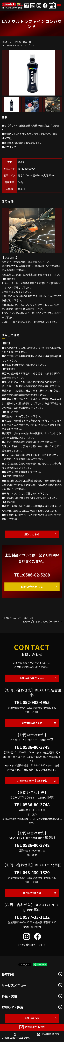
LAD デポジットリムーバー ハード (41, 621)
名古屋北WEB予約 (32, 723)
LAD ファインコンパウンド (18, 618)
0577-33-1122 (36, 917)
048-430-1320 (36, 872)
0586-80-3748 (36, 747)
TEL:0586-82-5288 (32, 575)
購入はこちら (31, 534)
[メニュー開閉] (59, 5)
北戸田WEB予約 (32, 893)
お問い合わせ (31, 1018)
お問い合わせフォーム (32, 678)
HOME (4, 42)
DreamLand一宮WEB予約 (32, 780)
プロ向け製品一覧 (23, 42)
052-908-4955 (36, 702)
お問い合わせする (31, 587)
